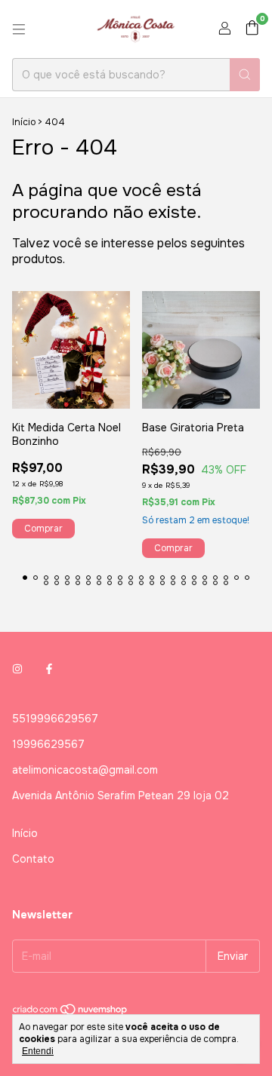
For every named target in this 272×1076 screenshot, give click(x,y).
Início (24, 122)
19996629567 (48, 744)
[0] (252, 29)
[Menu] (19, 29)
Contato (33, 859)
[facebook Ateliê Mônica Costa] (49, 669)
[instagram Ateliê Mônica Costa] (17, 669)
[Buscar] (245, 74)
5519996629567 (55, 718)
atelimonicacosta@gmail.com (85, 770)
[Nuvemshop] (70, 1013)
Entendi (38, 1051)
